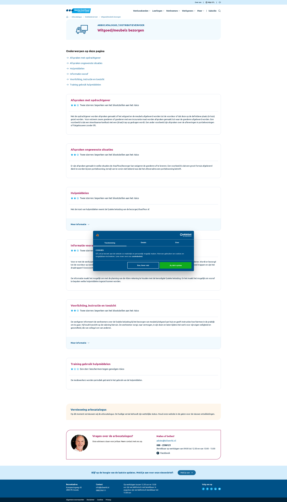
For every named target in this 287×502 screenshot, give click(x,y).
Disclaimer (90, 500)
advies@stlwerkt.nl (166, 440)
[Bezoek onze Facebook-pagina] (207, 489)
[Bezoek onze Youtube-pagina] (219, 489)
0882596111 (101, 490)
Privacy (108, 500)
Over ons (198, 2)
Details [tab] (143, 242)
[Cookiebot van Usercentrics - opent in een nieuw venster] (181, 235)
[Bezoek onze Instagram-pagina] (211, 489)
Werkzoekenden (140, 11)
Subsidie (212, 11)
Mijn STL (211, 2)
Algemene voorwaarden (75, 500)
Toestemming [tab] (109, 243)
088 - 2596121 (164, 445)
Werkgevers (187, 11)
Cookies (100, 500)
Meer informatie (78, 224)
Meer (199, 11)
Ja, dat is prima (176, 265)
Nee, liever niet (143, 265)
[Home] (67, 17)
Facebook (165, 453)
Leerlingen (157, 11)
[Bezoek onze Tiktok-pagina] (203, 489)
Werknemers (172, 11)
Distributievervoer (91, 17)
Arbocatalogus (77, 17)
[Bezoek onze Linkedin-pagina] (215, 489)
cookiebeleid (137, 256)
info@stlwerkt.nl (102, 487)
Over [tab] (177, 242)
